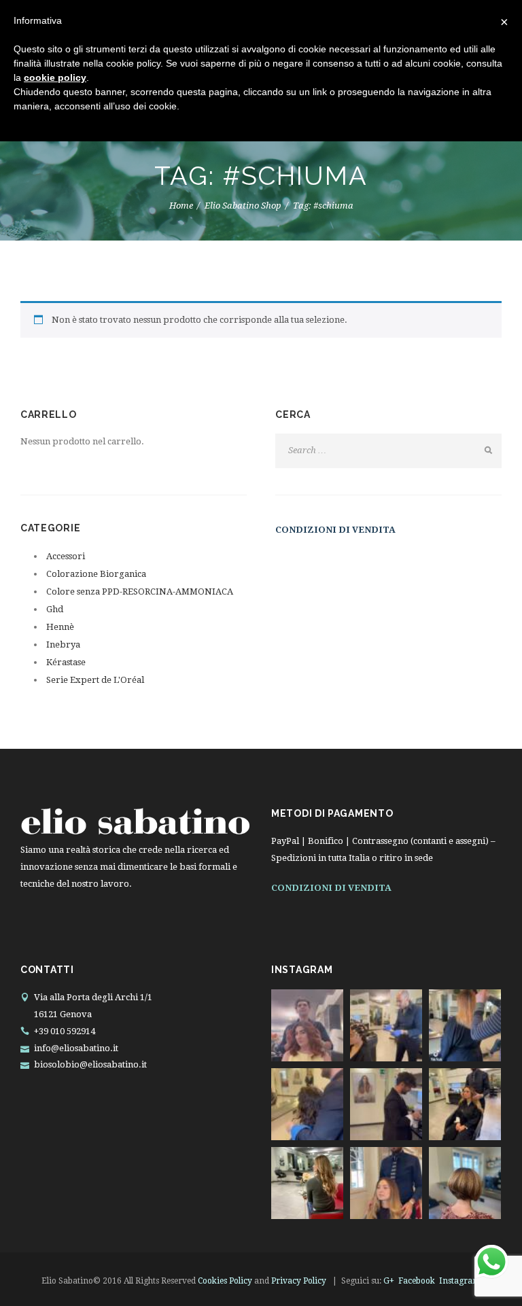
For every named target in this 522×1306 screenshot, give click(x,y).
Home (181, 205)
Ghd (54, 609)
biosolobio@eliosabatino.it (90, 1064)
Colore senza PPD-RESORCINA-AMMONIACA (139, 591)
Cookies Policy (225, 1281)
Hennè (60, 627)
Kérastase (66, 662)
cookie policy (55, 77)
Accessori (65, 556)
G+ (388, 1281)
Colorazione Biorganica (96, 574)
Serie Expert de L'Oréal (95, 680)
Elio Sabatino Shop (243, 205)
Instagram (460, 1281)
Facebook (416, 1281)
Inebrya (63, 644)
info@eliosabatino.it (76, 1048)
